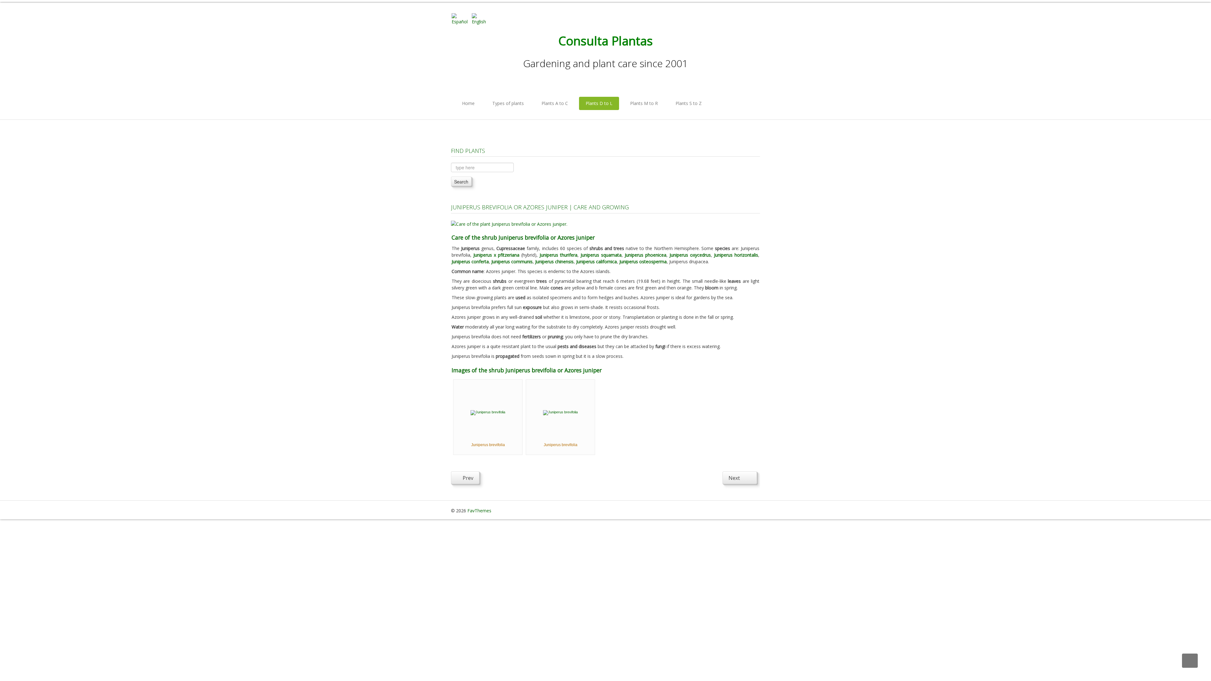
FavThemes (479, 511)
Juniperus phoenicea (645, 255)
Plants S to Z (689, 103)
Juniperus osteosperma (643, 262)
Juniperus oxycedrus (690, 255)
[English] (481, 18)
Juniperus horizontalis (736, 255)
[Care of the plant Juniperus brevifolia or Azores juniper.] (509, 223)
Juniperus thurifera (558, 255)
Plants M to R (644, 103)
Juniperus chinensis (554, 262)
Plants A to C (554, 103)
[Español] (461, 18)
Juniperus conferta (470, 262)
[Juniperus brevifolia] (488, 412)
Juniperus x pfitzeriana (496, 255)
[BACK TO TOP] (1190, 661)
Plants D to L (599, 103)
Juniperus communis (512, 262)
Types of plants (508, 103)
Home (468, 103)
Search (461, 181)
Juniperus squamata (601, 255)
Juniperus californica (596, 262)
